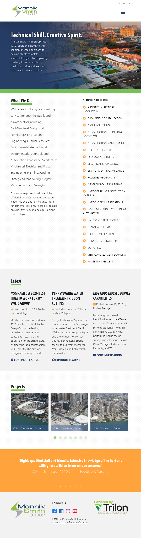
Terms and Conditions (78, 522)
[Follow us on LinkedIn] (61, 510)
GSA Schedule (123, 3)
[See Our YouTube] (74, 510)
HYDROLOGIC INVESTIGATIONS (105, 202)
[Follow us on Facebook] (54, 510)
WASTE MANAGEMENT (100, 261)
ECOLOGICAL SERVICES (100, 157)
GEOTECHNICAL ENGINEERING (104, 184)
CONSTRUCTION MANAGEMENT (105, 143)
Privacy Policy (59, 522)
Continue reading (26, 360)
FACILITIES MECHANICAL (101, 177)
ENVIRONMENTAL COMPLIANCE (105, 170)
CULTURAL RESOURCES (100, 150)
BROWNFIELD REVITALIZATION (104, 118)
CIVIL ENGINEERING (98, 125)
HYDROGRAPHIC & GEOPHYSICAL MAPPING (104, 193)
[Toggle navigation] (123, 13)
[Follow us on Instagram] (68, 510)
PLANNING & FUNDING (100, 227)
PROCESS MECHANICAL (101, 234)
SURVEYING (94, 247)
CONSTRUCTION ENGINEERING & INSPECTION (104, 134)
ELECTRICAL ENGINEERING (102, 163)
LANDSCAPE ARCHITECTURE (103, 220)
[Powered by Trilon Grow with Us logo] (111, 507)
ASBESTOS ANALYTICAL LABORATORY (99, 109)
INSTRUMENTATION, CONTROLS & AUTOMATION (104, 211)
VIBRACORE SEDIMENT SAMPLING (106, 254)
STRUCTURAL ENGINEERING (103, 240)
